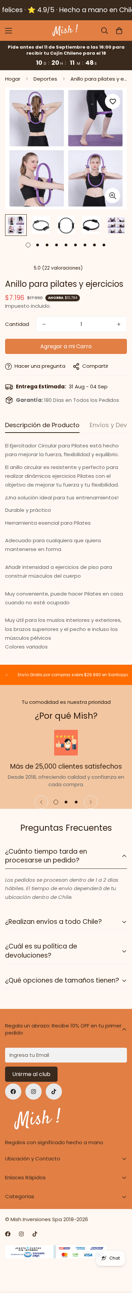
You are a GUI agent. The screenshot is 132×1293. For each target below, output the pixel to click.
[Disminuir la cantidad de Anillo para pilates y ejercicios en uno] (44, 324)
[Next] (90, 802)
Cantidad (17, 324)
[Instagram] (33, 1091)
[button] (119, 30)
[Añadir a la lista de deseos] (112, 101)
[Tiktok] (54, 1091)
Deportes (45, 78)
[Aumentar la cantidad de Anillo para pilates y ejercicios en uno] (119, 324)
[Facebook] (13, 1091)
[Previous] (41, 802)
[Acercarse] (112, 195)
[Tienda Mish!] (66, 30)
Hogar (12, 78)
